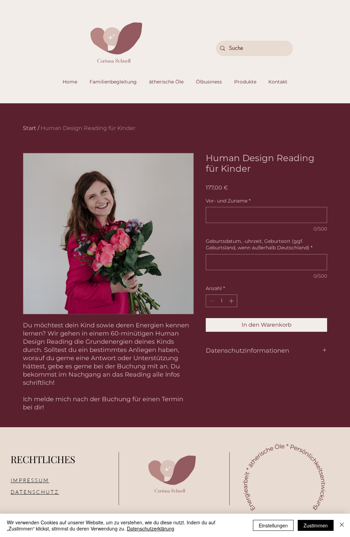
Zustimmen (316, 525)
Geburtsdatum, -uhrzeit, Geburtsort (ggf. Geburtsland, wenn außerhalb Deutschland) (259, 244)
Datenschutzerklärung (150, 528)
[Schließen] (342, 525)
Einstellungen (273, 525)
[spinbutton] (221, 301)
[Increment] (232, 301)
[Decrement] (211, 301)
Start (29, 128)
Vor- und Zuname (228, 201)
